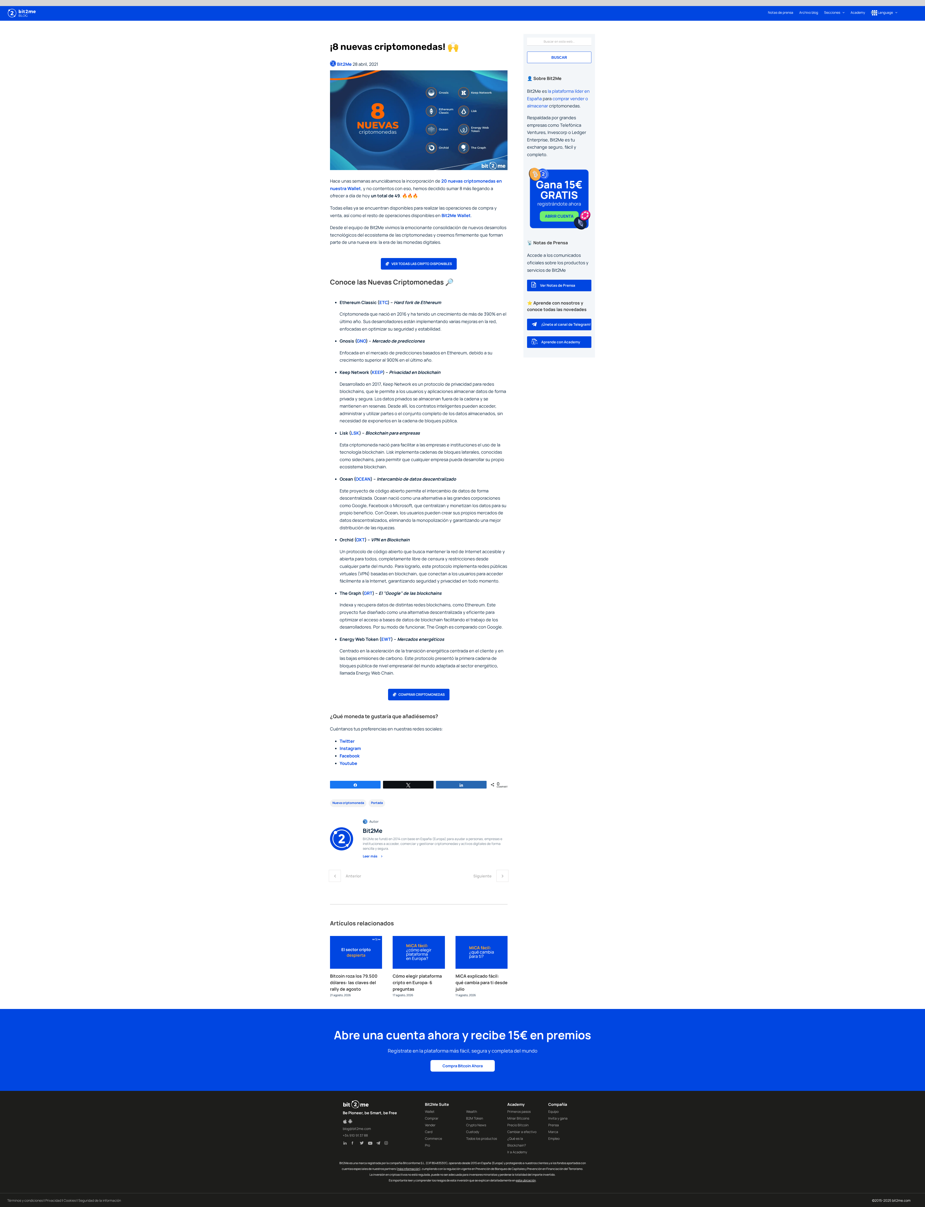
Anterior (353, 876)
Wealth (471, 1111)
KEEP (377, 372)
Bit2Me (344, 64)
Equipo (553, 1111)
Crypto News (476, 1125)
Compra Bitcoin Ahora (463, 1065)
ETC (383, 302)
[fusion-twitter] (362, 1143)
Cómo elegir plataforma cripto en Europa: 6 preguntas (417, 982)
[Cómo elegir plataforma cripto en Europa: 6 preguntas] (419, 939)
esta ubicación (526, 1180)
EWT (386, 639)
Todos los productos (481, 1138)
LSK (355, 433)
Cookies (70, 1200)
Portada (377, 803)
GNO (361, 341)
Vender (430, 1125)
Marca (553, 1131)
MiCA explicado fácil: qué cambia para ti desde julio (482, 982)
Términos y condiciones (25, 1200)
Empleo (554, 1138)
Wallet (430, 1111)
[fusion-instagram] (387, 1143)
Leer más (370, 856)
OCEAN (363, 479)
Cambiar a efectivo (521, 1131)
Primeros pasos (519, 1111)
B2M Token (474, 1118)
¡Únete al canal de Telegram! (566, 324)
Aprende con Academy (560, 342)
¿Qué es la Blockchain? (516, 1141)
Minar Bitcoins (518, 1118)
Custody (472, 1131)
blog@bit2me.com (357, 1128)
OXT (360, 540)
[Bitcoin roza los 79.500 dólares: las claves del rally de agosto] (356, 939)
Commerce (433, 1138)
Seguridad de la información (99, 1200)
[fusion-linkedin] (346, 1143)
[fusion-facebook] (354, 1143)
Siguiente (482, 876)
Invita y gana (558, 1118)
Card (428, 1131)
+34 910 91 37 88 (355, 1135)
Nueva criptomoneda (348, 803)
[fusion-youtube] (371, 1143)
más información (408, 1169)
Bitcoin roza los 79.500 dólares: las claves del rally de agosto (353, 982)
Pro (427, 1145)
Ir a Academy (517, 1152)
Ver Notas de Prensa (557, 285)
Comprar (431, 1118)
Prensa (553, 1125)
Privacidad (53, 1200)
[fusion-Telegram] (379, 1143)
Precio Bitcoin (518, 1125)
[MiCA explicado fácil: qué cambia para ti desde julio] (482, 939)
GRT (368, 593)
